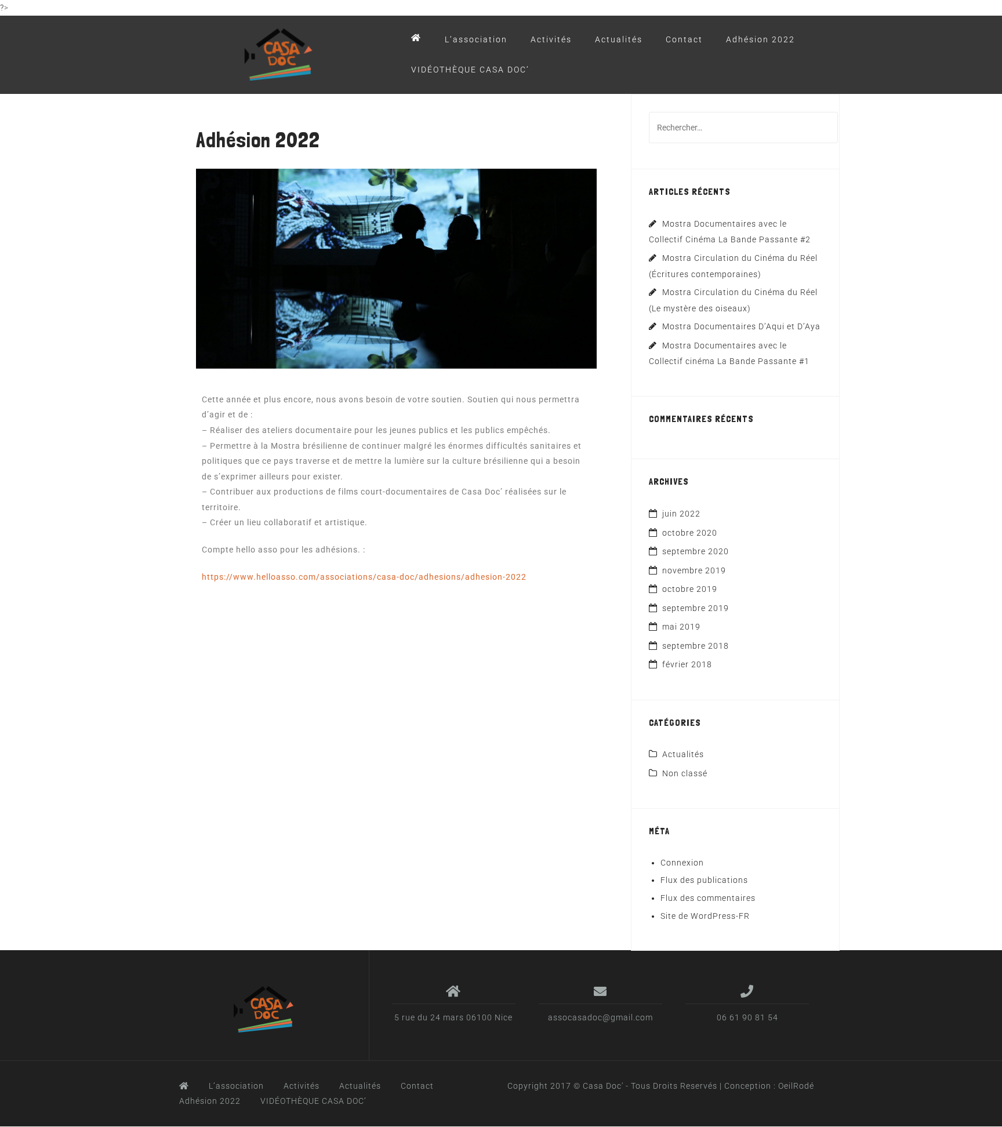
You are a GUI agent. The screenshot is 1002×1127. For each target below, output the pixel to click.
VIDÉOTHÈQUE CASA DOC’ (470, 69)
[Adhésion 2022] (396, 267)
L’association (476, 39)
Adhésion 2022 (760, 39)
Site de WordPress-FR (705, 916)
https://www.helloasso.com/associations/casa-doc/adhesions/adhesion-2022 (364, 576)
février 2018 (687, 664)
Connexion (682, 862)
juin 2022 (681, 513)
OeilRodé (796, 1085)
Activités (551, 39)
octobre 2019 (689, 589)
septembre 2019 (695, 608)
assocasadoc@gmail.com (600, 1017)
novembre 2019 (694, 570)
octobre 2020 (689, 532)
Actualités (618, 39)
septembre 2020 (695, 551)
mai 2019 (681, 626)
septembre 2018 (695, 645)
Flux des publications (704, 880)
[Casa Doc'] (265, 1009)
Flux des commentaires (708, 898)
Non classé (684, 773)
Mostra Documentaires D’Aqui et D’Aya (741, 326)
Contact (684, 39)
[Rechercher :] (743, 127)
